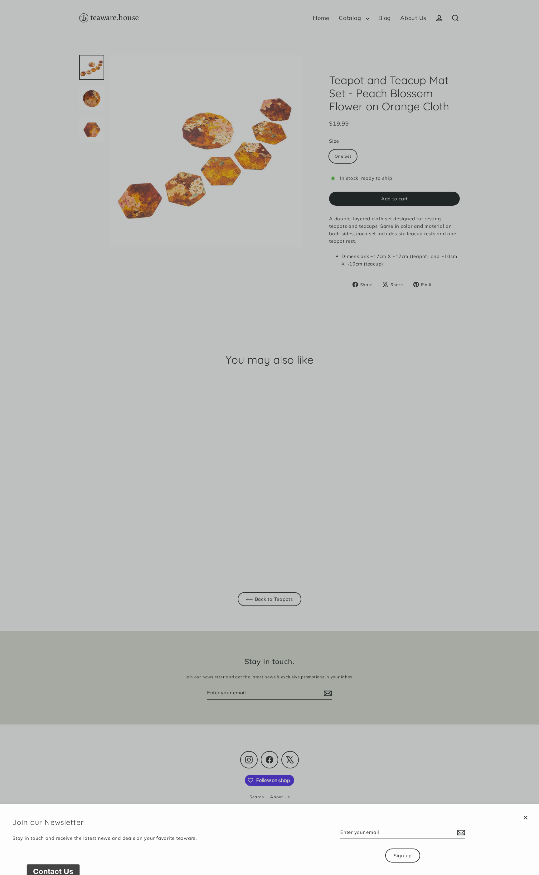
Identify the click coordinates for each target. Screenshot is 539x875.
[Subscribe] (460, 832)
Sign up (403, 855)
